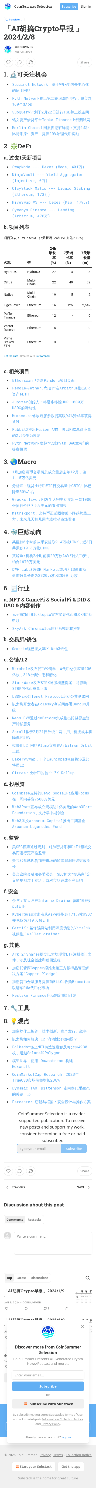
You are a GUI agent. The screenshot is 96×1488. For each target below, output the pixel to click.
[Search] (87, 1277)
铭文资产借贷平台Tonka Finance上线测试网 (51, 119)
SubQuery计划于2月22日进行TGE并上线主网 (50, 112)
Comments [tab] (15, 1220)
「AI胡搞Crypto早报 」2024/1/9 (34, 1290)
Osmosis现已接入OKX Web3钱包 (40, 648)
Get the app (71, 1466)
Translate (14, 19)
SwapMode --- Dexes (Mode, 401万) (48, 166)
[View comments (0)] (19, 62)
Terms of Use (73, 1414)
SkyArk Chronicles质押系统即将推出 (46, 628)
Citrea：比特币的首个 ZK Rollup (43, 772)
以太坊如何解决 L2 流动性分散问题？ (44, 1038)
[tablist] (24, 1219)
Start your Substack (36, 1466)
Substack (25, 1478)
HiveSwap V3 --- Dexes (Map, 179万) (50, 202)
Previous (18, 1187)
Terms (58, 1455)
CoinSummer (24, 47)
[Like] (8, 62)
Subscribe (69, 6)
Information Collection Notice (62, 1419)
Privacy (45, 1455)
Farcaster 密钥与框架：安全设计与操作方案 (51, 1101)
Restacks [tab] (34, 1220)
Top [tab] (9, 1278)
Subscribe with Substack (51, 1404)
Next (80, 1187)
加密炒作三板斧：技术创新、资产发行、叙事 (49, 1031)
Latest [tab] (21, 1278)
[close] (82, 1326)
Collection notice (79, 1455)
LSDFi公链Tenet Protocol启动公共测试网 (50, 696)
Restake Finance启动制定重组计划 (44, 995)
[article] (48, 1299)
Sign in (86, 6)
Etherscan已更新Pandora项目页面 (43, 380)
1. (5, 1297)
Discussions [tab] (39, 1278)
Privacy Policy (50, 1424)
